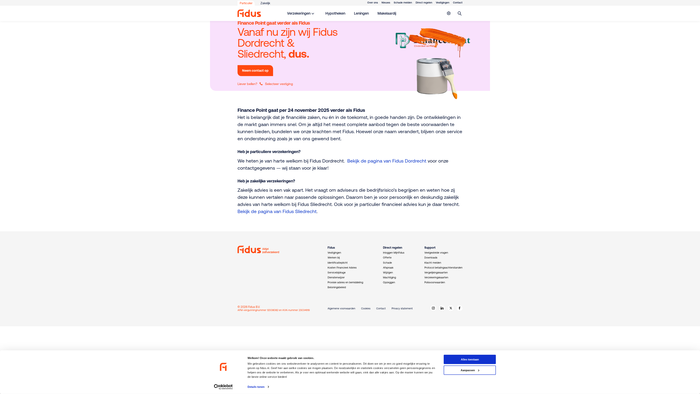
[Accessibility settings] (448, 13)
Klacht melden (432, 262)
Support (429, 247)
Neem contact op (255, 70)
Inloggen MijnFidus (393, 252)
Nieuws (386, 2)
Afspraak (388, 267)
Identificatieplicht (338, 262)
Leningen (361, 13)
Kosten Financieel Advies (342, 267)
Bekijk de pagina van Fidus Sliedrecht (277, 211)
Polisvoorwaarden (434, 282)
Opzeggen (389, 282)
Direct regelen (424, 2)
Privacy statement (402, 308)
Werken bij (334, 257)
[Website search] (459, 13)
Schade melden (403, 2)
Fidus (331, 247)
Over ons (372, 2)
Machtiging (389, 277)
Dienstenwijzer (336, 277)
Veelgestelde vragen (436, 252)
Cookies (365, 308)
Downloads (430, 257)
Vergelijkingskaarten (436, 272)
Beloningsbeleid (337, 287)
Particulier (246, 3)
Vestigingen (442, 2)
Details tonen (256, 386)
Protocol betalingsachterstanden (443, 267)
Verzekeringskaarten (436, 277)
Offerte (387, 257)
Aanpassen (468, 370)
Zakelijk (265, 3)
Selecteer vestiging (279, 84)
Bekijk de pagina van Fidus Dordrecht (386, 160)
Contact (457, 2)
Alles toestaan (470, 359)
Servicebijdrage (337, 272)
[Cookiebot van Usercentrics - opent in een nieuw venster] (223, 387)
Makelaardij (387, 13)
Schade (387, 262)
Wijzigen (388, 272)
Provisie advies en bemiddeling (345, 282)
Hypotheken (335, 13)
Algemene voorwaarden (341, 308)
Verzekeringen (298, 13)
